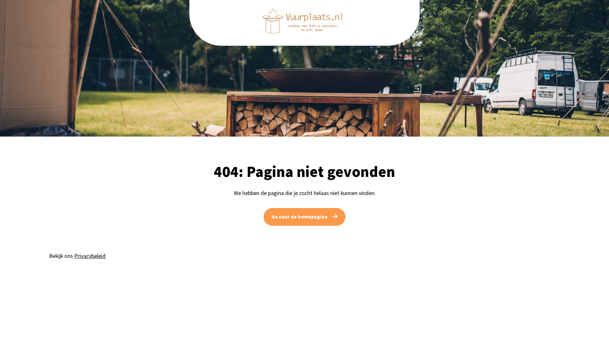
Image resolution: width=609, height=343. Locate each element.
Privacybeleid (90, 256)
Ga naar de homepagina (300, 216)
